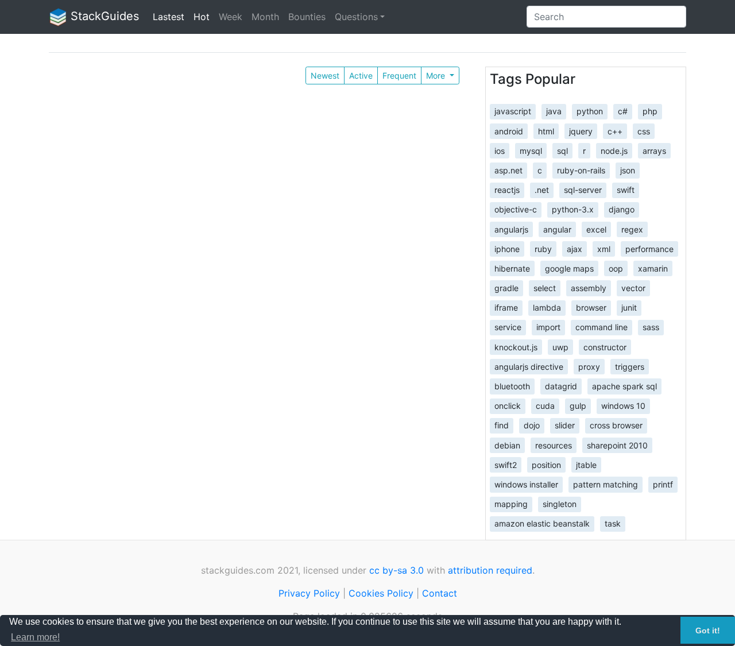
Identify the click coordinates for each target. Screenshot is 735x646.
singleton (560, 504)
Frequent (399, 75)
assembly (588, 288)
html (546, 131)
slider (565, 425)
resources (553, 445)
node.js (614, 150)
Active (361, 75)
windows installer (526, 484)
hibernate (512, 268)
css (643, 131)
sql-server (583, 190)
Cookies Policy (381, 593)
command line (601, 327)
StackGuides (103, 16)
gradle (506, 288)
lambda (547, 307)
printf (663, 484)
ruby (543, 248)
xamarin (653, 268)
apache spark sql (624, 386)
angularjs (511, 229)
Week (230, 16)
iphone (507, 248)
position (546, 464)
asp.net (508, 170)
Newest (325, 75)
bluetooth (512, 386)
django (622, 209)
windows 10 (623, 406)
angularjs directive (528, 366)
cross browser (616, 425)
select (544, 288)
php (650, 111)
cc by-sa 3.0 (396, 570)
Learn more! (35, 637)
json (627, 170)
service (507, 327)
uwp (560, 346)
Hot (202, 16)
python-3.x (573, 209)
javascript (512, 111)
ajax (574, 248)
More (436, 75)
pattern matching (605, 484)
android (508, 131)
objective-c (515, 209)
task (613, 523)
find (501, 425)
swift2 (505, 464)
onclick (507, 406)
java (554, 111)
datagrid (561, 386)
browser (591, 307)
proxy (589, 366)
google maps (569, 268)
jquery (581, 131)
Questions (356, 16)
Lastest (168, 16)
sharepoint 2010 (617, 445)
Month (265, 16)
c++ (615, 131)
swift (626, 190)
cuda (545, 406)
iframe (506, 307)
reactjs (507, 190)
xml (603, 248)
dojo (532, 425)
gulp (578, 406)
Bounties (307, 16)
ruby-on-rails (581, 170)
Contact (439, 593)
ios (499, 150)
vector (633, 288)
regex (632, 229)
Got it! (707, 630)
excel (596, 229)
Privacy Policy (309, 593)
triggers (629, 366)
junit (629, 307)
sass (651, 327)
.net (542, 190)
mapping (511, 504)
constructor (604, 346)
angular (557, 229)
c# (623, 111)
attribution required (490, 570)
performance (649, 248)
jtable (586, 464)
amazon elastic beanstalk (542, 523)
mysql (531, 150)
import (548, 327)
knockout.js (515, 346)
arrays (654, 150)
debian (507, 445)
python (590, 111)
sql (562, 150)
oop (616, 268)
